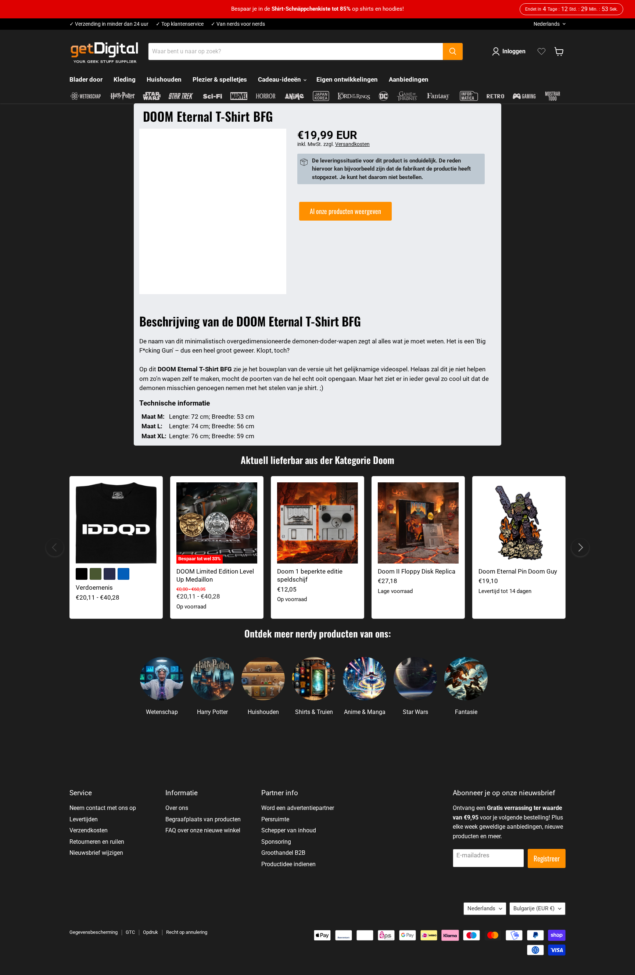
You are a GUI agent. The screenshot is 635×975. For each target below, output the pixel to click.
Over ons (176, 807)
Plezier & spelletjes (220, 79)
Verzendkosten (88, 830)
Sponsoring (276, 841)
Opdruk (150, 932)
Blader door (86, 79)
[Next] (580, 547)
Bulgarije (534, 908)
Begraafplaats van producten (203, 819)
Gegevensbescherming (93, 932)
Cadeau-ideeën (280, 79)
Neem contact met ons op (102, 807)
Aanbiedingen (408, 79)
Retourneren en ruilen (96, 841)
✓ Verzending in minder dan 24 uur (108, 24)
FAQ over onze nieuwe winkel (202, 830)
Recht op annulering (186, 932)
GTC (130, 932)
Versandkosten (352, 144)
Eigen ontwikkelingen (347, 79)
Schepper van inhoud (288, 830)
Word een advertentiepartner (297, 807)
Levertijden (83, 819)
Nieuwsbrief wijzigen (96, 852)
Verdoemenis (94, 587)
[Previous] (55, 547)
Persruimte (275, 819)
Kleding (125, 79)
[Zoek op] (453, 51)
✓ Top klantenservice (180, 24)
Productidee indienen (288, 864)
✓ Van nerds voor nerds (238, 24)
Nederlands (547, 24)
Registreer (547, 858)
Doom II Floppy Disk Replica (416, 571)
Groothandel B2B (283, 852)
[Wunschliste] (541, 51)
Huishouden (164, 79)
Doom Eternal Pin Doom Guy (517, 571)
